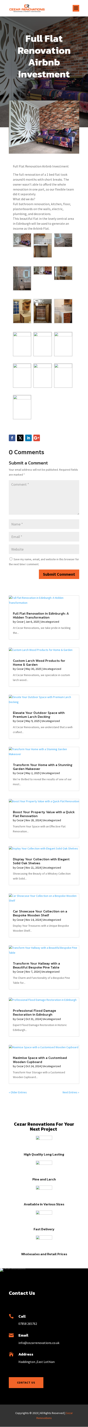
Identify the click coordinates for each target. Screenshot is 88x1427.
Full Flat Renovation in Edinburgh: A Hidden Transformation (41, 615)
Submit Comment (59, 574)
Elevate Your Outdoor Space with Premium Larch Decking (39, 714)
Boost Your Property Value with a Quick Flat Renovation (44, 813)
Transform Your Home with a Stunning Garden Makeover (42, 766)
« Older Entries (18, 1092)
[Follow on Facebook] (12, 438)
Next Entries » (71, 1092)
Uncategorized (50, 621)
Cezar (20, 621)
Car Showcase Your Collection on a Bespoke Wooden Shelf (40, 913)
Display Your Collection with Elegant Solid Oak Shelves (41, 861)
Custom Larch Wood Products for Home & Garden (39, 662)
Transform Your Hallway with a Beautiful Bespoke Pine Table (36, 965)
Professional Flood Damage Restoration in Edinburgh (34, 1012)
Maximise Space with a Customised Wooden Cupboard (40, 1059)
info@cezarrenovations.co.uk (38, 1343)
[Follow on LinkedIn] (28, 438)
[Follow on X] (20, 438)
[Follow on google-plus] (36, 438)
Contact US (26, 1382)
